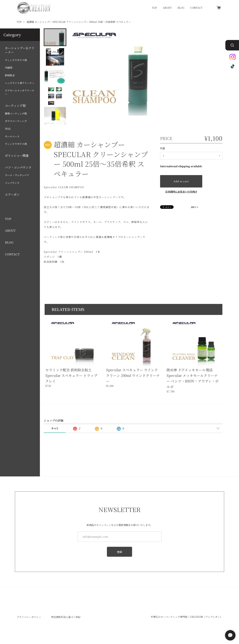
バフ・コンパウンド (18, 167)
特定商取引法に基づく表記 (65, 617)
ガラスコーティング (16, 121)
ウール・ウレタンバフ (17, 175)
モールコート (12, 136)
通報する (194, 207)
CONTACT (196, 7)
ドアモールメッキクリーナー (19, 92)
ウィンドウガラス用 (16, 60)
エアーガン (12, 194)
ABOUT (167, 7)
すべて (54, 428)
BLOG (181, 7)
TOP (154, 7)
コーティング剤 (15, 106)
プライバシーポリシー (29, 617)
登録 (119, 552)
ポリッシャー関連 (17, 155)
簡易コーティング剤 (16, 113)
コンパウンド (12, 183)
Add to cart (181, 181)
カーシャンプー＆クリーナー (19, 50)
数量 (162, 148)
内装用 (8, 67)
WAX (8, 128)
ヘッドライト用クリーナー (19, 83)
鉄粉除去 (10, 75)
